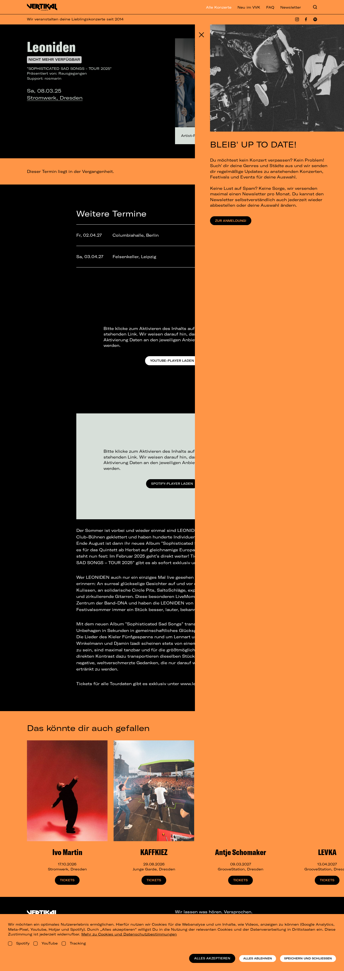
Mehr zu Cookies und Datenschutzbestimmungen (129, 934)
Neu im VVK (248, 7)
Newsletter (290, 7)
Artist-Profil (192, 135)
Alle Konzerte (218, 7)
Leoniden (51, 46)
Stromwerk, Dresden (55, 98)
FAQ (270, 7)
